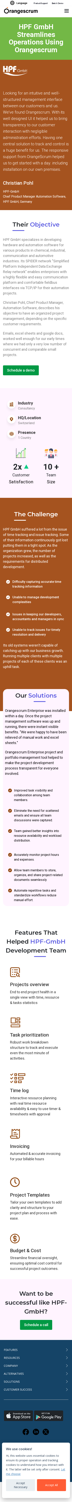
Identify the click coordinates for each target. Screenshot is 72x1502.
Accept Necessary (20, 1485)
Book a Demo (57, 3)
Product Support (41, 3)
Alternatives (14, 1374)
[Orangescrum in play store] (49, 1415)
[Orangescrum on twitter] (46, 1432)
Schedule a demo (21, 370)
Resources (12, 1358)
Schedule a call (36, 1325)
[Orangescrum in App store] (19, 1415)
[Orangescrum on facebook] (25, 1432)
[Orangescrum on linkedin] (36, 1432)
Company (11, 1366)
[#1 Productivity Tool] (20, 11)
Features (11, 1350)
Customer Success (18, 1389)
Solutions (12, 1381)
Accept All (51, 1485)
